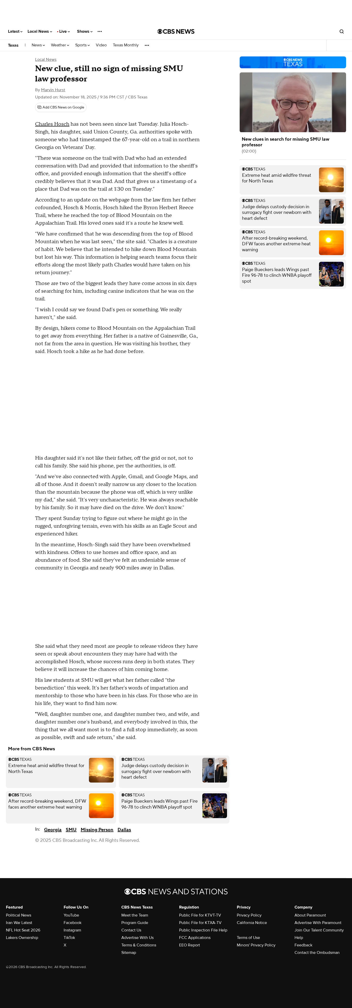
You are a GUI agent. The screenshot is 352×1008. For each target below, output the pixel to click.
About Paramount (310, 915)
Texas (13, 45)
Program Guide (134, 923)
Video (101, 45)
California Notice (252, 923)
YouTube (71, 915)
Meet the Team (134, 915)
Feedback (303, 945)
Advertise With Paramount (318, 923)
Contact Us (131, 930)
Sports (81, 45)
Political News (18, 915)
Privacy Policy (249, 915)
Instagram (72, 930)
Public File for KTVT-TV (200, 915)
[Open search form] (341, 31)
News (37, 45)
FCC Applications (195, 938)
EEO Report (189, 945)
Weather (59, 45)
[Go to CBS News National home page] (176, 31)
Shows (83, 31)
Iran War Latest (19, 923)
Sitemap (128, 953)
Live (63, 31)
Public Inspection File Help (203, 930)
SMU (71, 830)
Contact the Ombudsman (317, 953)
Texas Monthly (126, 45)
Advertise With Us (137, 938)
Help (299, 938)
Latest (14, 31)
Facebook (72, 923)
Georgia (53, 830)
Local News (39, 31)
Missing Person (97, 830)
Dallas (124, 830)
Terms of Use (248, 938)
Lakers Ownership (22, 938)
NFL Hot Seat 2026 (23, 930)
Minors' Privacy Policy (256, 945)
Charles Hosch (52, 124)
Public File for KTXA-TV (200, 923)
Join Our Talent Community (319, 930)
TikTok (69, 938)
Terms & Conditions (138, 945)
